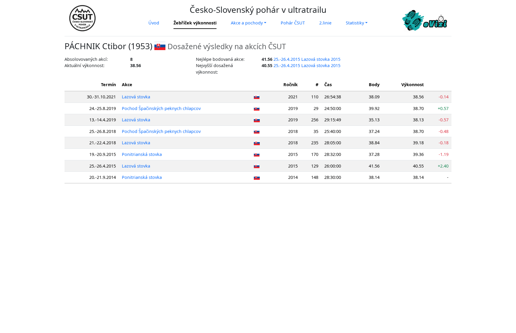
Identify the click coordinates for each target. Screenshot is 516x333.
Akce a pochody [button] (247, 23)
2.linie (325, 23)
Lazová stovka (136, 97)
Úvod (153, 23)
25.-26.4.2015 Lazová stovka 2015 (307, 59)
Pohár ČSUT (293, 23)
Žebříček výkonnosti (194, 23)
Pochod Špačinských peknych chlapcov (161, 108)
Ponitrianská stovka (142, 154)
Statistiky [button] (355, 23)
